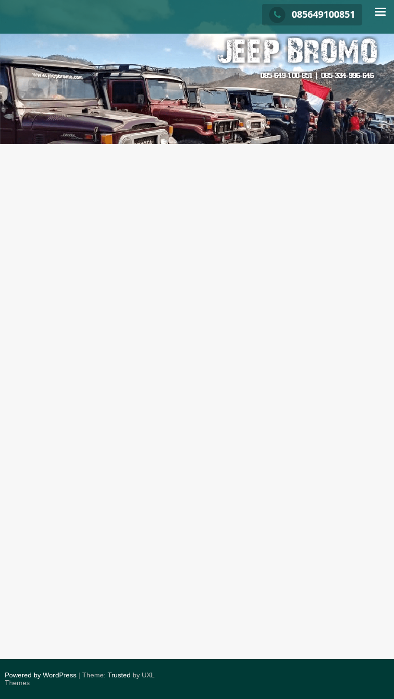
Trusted (119, 675)
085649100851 (323, 14)
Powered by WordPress (40, 675)
